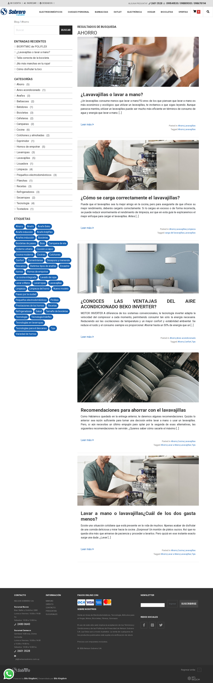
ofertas (183, 12)
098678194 (200, 3)
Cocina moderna (24, 254)
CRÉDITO (49, 604)
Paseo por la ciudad (26, 294)
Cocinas (41, 254)
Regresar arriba (188, 670)
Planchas (22, 180)
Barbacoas (101, 12)
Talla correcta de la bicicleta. (33, 57)
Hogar (151, 12)
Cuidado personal (78, 12)
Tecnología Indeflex (41, 317)
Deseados (47, 3)
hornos (19, 271)
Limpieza (22, 169)
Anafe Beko (44, 226)
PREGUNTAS (51, 611)
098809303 (186, 3)
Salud (39, 311)
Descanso (21, 266)
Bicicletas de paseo (26, 243)
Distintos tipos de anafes (43, 266)
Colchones (54, 254)
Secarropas (23, 197)
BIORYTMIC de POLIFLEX (32, 46)
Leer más (86, 124)
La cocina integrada (26, 277)
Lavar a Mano (23, 283)
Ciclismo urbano (24, 249)
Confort (20, 260)
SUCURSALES (51, 614)
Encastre (64, 266)
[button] (208, 12)
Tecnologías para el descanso (31, 328)
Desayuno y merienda (58, 260)
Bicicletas (167, 12)
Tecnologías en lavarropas (29, 322)
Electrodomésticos (50, 12)
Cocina (20, 129)
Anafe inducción (24, 232)
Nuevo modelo (61, 288)
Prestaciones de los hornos (30, 305)
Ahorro (25, 21)
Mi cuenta (15, 3)
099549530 (172, 3)
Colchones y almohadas (30, 135)
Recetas (21, 186)
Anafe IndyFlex (45, 232)
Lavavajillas (23, 158)
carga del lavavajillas (174, 233)
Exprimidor (23, 141)
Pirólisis (55, 300)
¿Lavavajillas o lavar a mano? (33, 52)
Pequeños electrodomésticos (34, 175)
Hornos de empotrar (28, 146)
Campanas (23, 124)
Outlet (118, 12)
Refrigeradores (25, 192)
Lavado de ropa (48, 277)
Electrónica (134, 12)
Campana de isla (57, 243)
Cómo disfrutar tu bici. (29, 69)
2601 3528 (156, 3)
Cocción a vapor (45, 249)
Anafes (21, 95)
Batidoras (22, 107)
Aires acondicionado (28, 90)
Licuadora (22, 163)
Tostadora (22, 209)
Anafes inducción (25, 237)
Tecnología (23, 203)
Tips (53, 328)
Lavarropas (23, 152)
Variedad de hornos (26, 334)
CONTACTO (51, 608)
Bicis (42, 243)
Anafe (30, 226)
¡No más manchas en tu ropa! (33, 63)
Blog (17, 21)
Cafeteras (22, 118)
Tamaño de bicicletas (57, 311)
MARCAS (49, 601)
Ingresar (31, 3)
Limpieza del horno (39, 288)
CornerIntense (35, 260)
